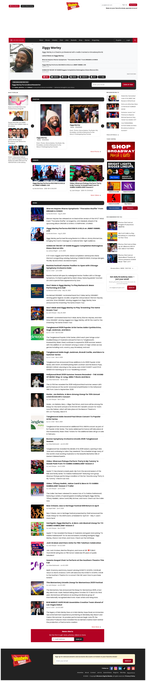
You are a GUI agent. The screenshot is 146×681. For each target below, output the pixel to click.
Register (118, 40)
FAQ (103, 77)
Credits (84, 77)
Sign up (131, 288)
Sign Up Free (128, 85)
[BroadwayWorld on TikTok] (124, 668)
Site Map (123, 672)
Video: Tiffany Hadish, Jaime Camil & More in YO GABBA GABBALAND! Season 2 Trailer (72, 484)
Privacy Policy (130, 676)
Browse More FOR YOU (121, 268)
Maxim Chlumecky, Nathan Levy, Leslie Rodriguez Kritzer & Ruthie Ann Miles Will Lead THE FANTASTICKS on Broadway (18, 155)
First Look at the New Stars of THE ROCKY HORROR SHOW (129, 106)
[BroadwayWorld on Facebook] (111, 668)
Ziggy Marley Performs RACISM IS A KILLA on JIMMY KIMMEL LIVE (64, 65)
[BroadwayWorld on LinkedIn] (120, 668)
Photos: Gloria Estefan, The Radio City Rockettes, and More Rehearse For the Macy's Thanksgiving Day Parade (50, 145)
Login (128, 40)
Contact (93, 672)
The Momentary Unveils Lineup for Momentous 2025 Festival (74, 582)
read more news (131, 74)
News (41, 40)
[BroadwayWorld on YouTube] (133, 668)
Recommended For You (114, 217)
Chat (61, 40)
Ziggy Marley (43, 139)
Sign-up (124, 5)
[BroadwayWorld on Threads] (129, 668)
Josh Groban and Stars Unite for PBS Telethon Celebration (73, 543)
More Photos (95, 152)
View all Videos (112, 135)
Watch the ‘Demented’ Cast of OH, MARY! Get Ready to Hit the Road (128, 98)
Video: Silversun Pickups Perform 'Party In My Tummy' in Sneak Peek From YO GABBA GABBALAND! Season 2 (85, 185)
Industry (54, 40)
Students (74, 40)
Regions (115, 672)
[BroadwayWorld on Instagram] (115, 668)
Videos (56, 77)
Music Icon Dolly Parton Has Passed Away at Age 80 (17, 103)
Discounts (130, 208)
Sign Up (79, 639)
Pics (65, 77)
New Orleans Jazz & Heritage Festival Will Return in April (72, 505)
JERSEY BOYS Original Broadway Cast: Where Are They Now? (17, 136)
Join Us (99, 672)
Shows (47, 40)
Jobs (67, 40)
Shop (80, 40)
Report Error (131, 673)
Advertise (80, 672)
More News (95, 627)
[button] (135, 40)
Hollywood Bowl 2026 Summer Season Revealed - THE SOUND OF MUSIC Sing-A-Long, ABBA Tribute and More (74, 375)
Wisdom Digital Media (104, 676)
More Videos (95, 195)
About (87, 672)
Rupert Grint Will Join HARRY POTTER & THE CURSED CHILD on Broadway (18, 119)
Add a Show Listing (27, 6)
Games (87, 40)
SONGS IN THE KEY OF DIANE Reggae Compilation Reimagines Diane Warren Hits (70, 70)
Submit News (107, 672)
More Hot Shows (114, 208)
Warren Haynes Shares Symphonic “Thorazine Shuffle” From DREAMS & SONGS (70, 60)
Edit (94, 77)
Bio (47, 77)
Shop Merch (15, 6)
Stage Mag (95, 40)
